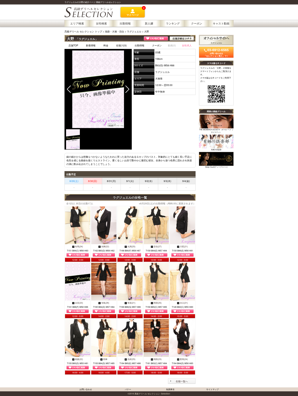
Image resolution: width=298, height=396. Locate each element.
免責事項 (170, 389)
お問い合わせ (86, 389)
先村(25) (131, 359)
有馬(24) (79, 246)
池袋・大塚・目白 (114, 31)
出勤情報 (139, 45)
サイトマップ (212, 389)
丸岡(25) (131, 246)
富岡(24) (184, 359)
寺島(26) (105, 302)
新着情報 (91, 45)
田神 (105, 359)
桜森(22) (79, 359)
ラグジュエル (134, 31)
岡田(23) (158, 359)
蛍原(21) (131, 302)
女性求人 (187, 45)
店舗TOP (73, 45)
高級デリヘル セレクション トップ (83, 31)
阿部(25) (158, 302)
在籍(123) (121, 45)
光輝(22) (105, 246)
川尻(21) (184, 246)
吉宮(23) (79, 302)
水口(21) (184, 302)
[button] (127, 89)
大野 (146, 31)
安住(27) (158, 246)
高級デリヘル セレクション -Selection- (153, 393)
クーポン (157, 45)
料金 (105, 45)
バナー (128, 389)
